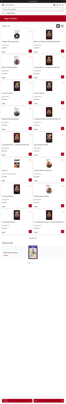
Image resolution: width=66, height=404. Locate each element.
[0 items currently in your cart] (62, 5)
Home (4, 13)
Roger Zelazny (5, 45)
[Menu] (3, 5)
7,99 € (36, 155)
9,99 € (3, 181)
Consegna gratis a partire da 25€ (33, 1)
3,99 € (3, 52)
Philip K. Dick (5, 174)
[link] (54, 5)
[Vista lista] (62, 26)
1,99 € (36, 52)
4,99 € (3, 77)
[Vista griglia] (58, 26)
